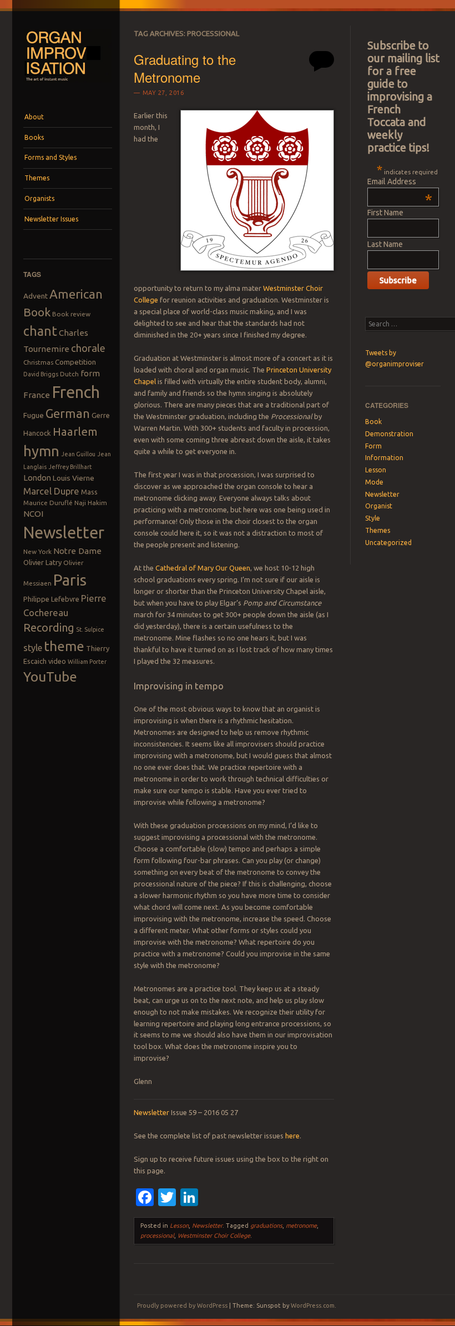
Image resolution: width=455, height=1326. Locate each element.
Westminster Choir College (214, 1235)
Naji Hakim (90, 502)
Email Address (399, 181)
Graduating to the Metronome (185, 67)
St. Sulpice (90, 629)
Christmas (38, 362)
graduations (266, 1225)
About (34, 116)
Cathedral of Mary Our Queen (202, 568)
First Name (385, 212)
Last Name (385, 244)
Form (373, 446)
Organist (378, 506)
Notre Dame (77, 551)
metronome (301, 1225)
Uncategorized (388, 542)
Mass (89, 492)
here (292, 1136)
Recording (48, 627)
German (68, 413)
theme (64, 646)
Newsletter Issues (51, 219)
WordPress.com (313, 1305)
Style (372, 518)
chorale (88, 348)
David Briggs (40, 374)
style (32, 648)
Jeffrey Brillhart (70, 466)
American (76, 294)
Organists (39, 198)
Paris (70, 579)
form (90, 373)
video (57, 661)
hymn (41, 451)
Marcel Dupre (51, 491)
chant (40, 331)
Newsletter (63, 532)
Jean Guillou (78, 454)
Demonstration (389, 433)
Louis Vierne (73, 477)
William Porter (87, 661)
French (76, 392)
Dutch (69, 373)
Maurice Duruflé (48, 502)
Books (34, 137)
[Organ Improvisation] (67, 86)
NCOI (33, 513)
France (36, 395)
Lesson (179, 1225)
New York (37, 551)
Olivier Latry (42, 562)
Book (36, 312)
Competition (75, 361)
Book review (71, 313)
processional (157, 1235)
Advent (35, 295)
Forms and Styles (50, 157)
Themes (36, 177)
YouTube (50, 676)
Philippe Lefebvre (51, 599)
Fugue (33, 415)
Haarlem (75, 431)
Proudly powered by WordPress (182, 1305)
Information (384, 457)
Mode (374, 482)
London (37, 477)
